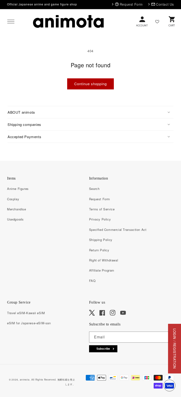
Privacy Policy (100, 219)
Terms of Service (102, 209)
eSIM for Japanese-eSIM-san (29, 323)
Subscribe (103, 348)
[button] (11, 21)
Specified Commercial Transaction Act (118, 229)
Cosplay (13, 199)
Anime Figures (18, 188)
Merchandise (16, 209)
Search (94, 188)
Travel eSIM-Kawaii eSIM (26, 313)
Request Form (99, 199)
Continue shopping (90, 83)
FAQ (92, 280)
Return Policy (99, 250)
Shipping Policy (100, 239)
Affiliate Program (101, 270)
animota (25, 379)
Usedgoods (15, 219)
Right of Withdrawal (103, 260)
